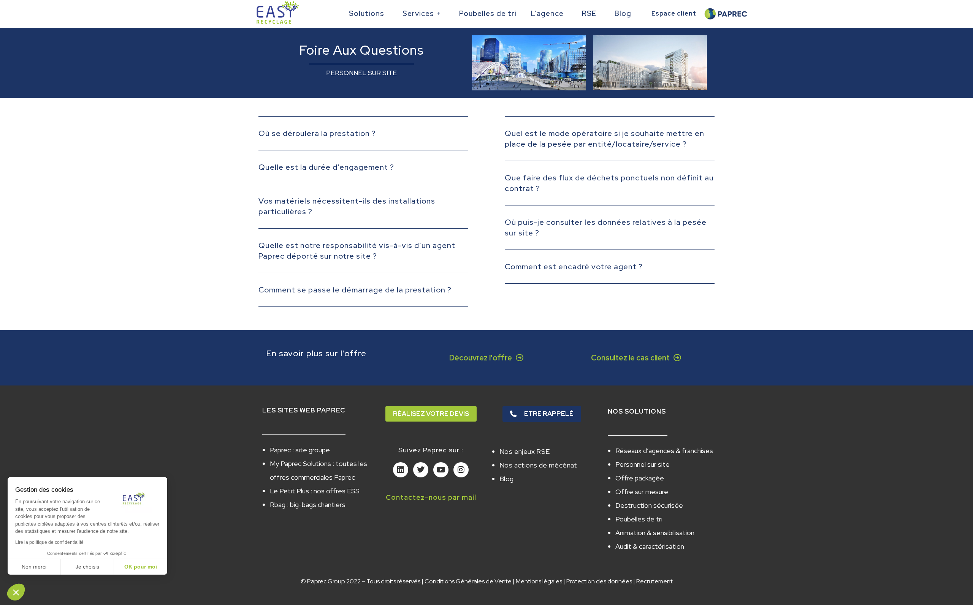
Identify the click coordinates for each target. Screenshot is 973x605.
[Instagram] (461, 469)
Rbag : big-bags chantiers (307, 504)
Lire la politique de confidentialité (49, 542)
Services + (422, 13)
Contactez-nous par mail (431, 497)
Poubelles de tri (488, 13)
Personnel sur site (642, 464)
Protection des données (599, 581)
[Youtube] (440, 469)
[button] (363, 139)
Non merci (34, 567)
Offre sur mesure (641, 491)
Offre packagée (639, 478)
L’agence (547, 13)
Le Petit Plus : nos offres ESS (315, 491)
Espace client (673, 13)
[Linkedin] (400, 469)
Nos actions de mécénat (538, 465)
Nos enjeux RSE (524, 451)
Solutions (366, 13)
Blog (623, 13)
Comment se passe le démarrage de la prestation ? (355, 290)
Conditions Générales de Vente (468, 581)
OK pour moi (140, 567)
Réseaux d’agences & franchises (664, 450)
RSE (589, 13)
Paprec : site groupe (300, 449)
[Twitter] (420, 469)
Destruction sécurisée (649, 505)
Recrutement (654, 581)
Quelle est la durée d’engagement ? (326, 167)
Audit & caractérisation (649, 546)
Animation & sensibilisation (654, 532)
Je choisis (87, 567)
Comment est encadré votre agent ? (574, 267)
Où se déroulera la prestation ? (317, 133)
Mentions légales (539, 581)
